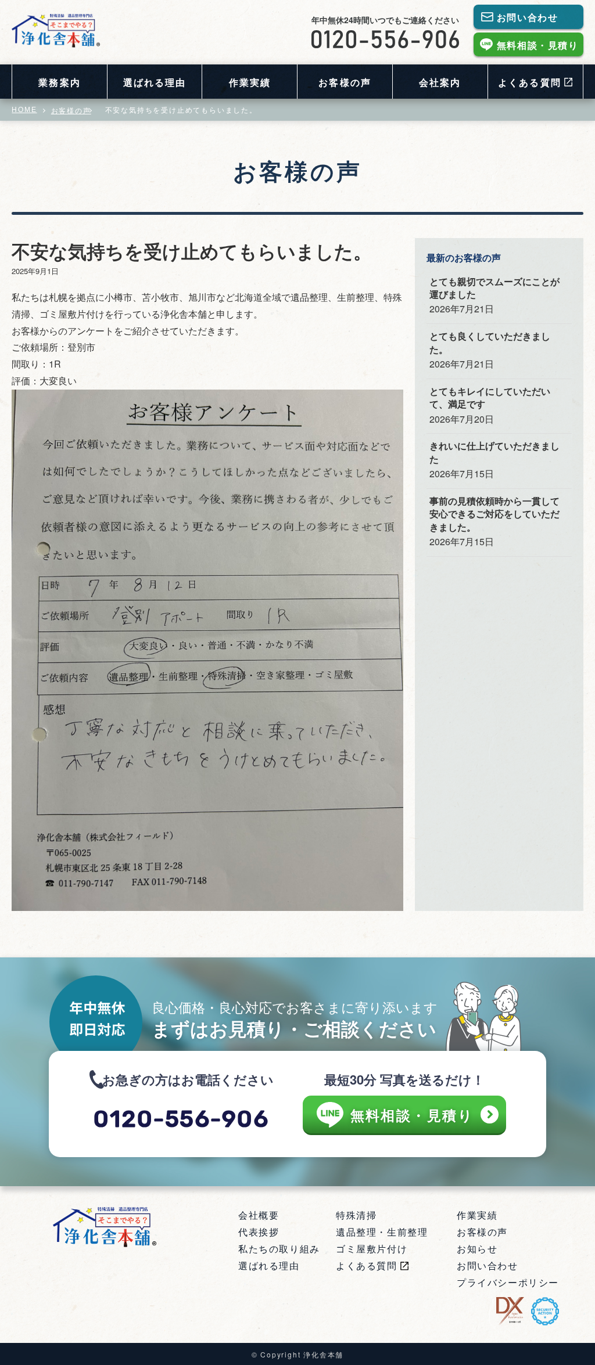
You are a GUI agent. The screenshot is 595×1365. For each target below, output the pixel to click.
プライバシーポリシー (508, 1282)
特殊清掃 (356, 1215)
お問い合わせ (527, 17)
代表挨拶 (258, 1231)
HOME (24, 110)
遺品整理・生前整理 (382, 1231)
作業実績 (250, 82)
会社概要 (258, 1215)
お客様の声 (344, 82)
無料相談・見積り (538, 45)
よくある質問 (366, 1265)
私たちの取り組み (279, 1248)
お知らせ (477, 1248)
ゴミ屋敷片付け (371, 1248)
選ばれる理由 (154, 82)
